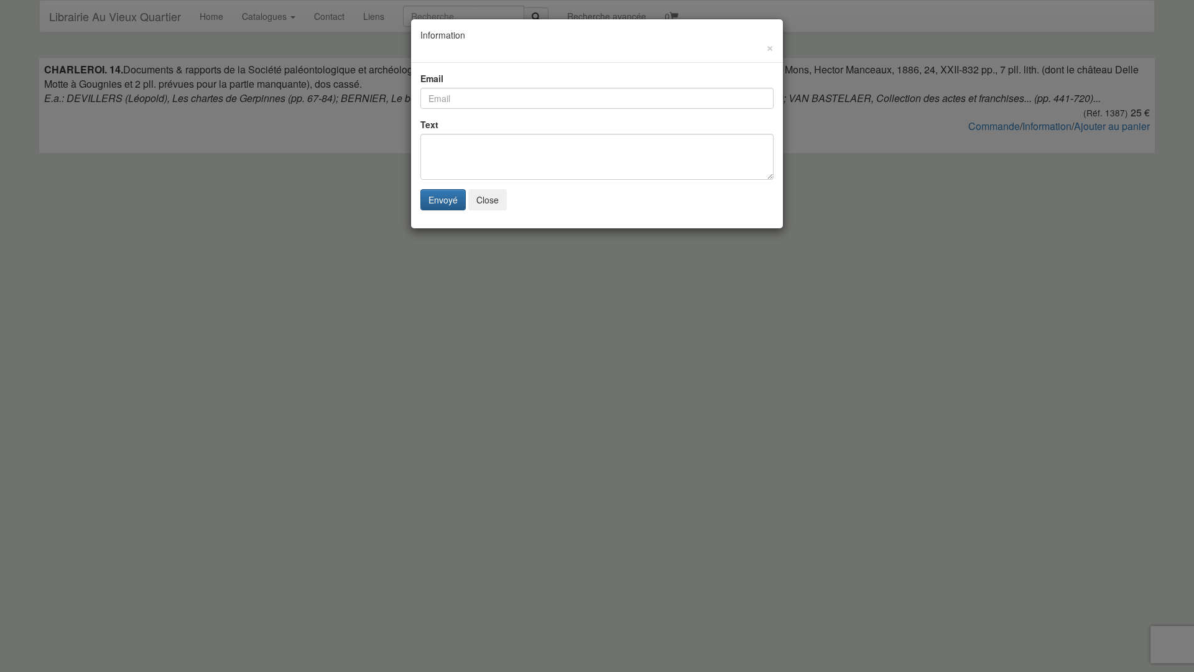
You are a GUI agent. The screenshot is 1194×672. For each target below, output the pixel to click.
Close (487, 200)
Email (431, 78)
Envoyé (443, 200)
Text (429, 124)
